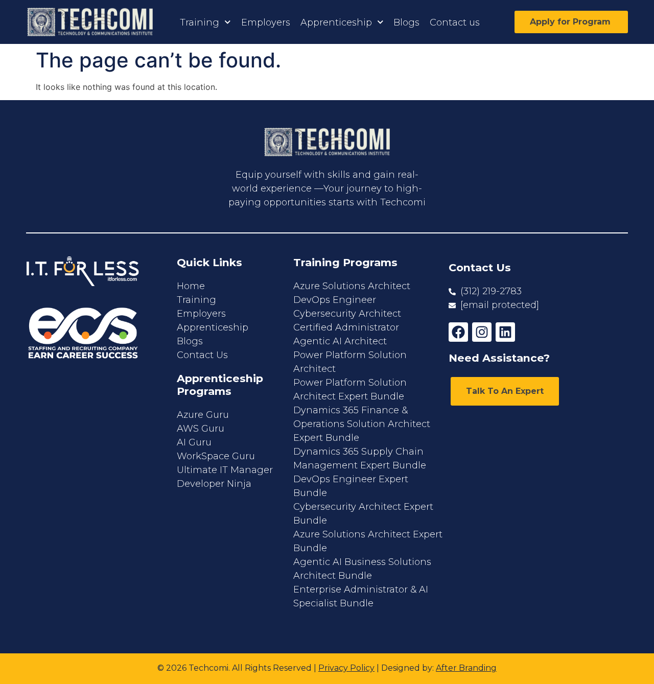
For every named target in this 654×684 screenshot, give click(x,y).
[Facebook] (458, 332)
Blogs (406, 22)
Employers (265, 22)
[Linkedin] (505, 332)
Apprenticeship (336, 22)
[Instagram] (482, 332)
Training (199, 22)
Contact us (455, 22)
